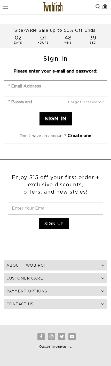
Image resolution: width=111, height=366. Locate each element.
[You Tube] (72, 336)
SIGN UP (54, 223)
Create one (79, 135)
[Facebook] (41, 336)
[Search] (97, 6)
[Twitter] (61, 336)
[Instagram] (51, 336)
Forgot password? (86, 102)
